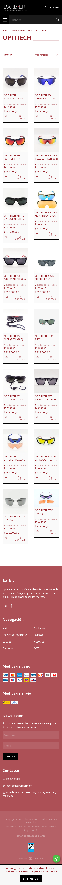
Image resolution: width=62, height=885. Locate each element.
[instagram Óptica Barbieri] (5, 606)
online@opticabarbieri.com (17, 785)
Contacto (8, 648)
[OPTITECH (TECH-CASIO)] (38, 531)
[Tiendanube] (31, 859)
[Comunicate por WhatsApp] (56, 859)
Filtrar (6, 54)
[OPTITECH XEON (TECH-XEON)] (38, 297)
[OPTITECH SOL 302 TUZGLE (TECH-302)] (38, 176)
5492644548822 (11, 779)
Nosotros (39, 641)
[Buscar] (58, 19)
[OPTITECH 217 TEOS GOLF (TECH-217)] (38, 417)
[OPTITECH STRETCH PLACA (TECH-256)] (7, 477)
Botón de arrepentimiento (31, 835)
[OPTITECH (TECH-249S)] (38, 357)
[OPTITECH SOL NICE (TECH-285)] (7, 357)
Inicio (5, 30)
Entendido (31, 878)
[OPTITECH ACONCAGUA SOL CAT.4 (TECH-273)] (7, 116)
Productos (39, 628)
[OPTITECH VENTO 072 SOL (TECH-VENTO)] (7, 237)
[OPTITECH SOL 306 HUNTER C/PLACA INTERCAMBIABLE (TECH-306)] (38, 233)
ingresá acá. (31, 830)
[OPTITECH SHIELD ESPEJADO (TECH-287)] (38, 477)
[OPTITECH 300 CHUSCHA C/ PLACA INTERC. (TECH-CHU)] (38, 116)
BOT (36, 648)
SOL (30, 30)
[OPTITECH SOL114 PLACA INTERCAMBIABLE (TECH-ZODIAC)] (7, 538)
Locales (7, 641)
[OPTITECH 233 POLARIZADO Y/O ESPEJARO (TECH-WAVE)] (7, 417)
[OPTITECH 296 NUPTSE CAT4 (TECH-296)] (7, 176)
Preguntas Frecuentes (15, 634)
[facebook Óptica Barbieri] (11, 606)
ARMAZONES (18, 30)
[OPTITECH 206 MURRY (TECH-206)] (7, 297)
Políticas (38, 634)
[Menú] (4, 19)
